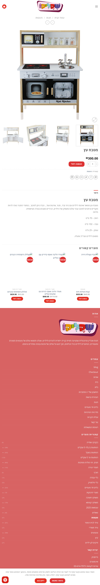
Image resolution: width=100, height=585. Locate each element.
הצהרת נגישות (92, 397)
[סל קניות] (4, 6)
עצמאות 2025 (92, 507)
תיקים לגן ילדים (91, 542)
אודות (95, 377)
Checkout (93, 372)
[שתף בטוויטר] (86, 177)
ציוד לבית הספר (91, 522)
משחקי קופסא (92, 502)
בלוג (96, 387)
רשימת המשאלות (91, 427)
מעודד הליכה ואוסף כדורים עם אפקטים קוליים (50, 292)
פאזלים (95, 512)
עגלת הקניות (92, 417)
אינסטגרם (94, 561)
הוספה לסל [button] (83, 299)
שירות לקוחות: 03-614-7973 (86, 566)
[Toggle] (3, 447)
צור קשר (94, 422)
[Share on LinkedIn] (72, 177)
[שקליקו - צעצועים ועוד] (50, 6)
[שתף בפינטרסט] (77, 177)
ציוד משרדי (93, 527)
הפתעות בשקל (92, 452)
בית (96, 382)
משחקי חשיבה (92, 497)
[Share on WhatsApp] (95, 177)
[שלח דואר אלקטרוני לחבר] (81, 177)
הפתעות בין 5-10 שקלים (88, 447)
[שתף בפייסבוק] (91, 177)
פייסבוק (95, 557)
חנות (48, 17)
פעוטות (39, 17)
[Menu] (96, 6)
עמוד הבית (59, 17)
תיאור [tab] (96, 193)
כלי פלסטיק (93, 482)
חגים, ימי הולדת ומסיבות (88, 462)
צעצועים (94, 532)
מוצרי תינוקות (92, 492)
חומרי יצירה (93, 467)
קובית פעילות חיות (83, 292)
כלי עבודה (94, 477)
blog (96, 367)
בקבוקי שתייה (92, 442)
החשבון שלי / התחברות (88, 392)
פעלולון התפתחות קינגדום (17, 292)
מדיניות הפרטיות (91, 412)
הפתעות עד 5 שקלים (89, 457)
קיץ (96, 537)
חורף (96, 472)
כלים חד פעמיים (91, 407)
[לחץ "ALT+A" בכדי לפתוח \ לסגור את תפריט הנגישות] (5, 579)
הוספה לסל (76, 164)
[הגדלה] (94, 119)
